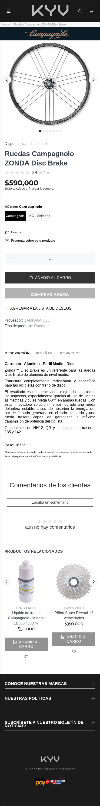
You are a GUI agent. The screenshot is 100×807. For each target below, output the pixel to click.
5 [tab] (53, 131)
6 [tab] (56, 131)
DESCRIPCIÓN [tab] (17, 353)
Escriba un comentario (50, 502)
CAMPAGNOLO (37, 320)
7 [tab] (60, 131)
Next (93, 79)
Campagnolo (15, 216)
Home (6, 24)
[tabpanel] (50, 77)
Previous (6, 79)
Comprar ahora (50, 294)
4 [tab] (50, 131)
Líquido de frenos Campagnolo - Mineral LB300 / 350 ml (26, 618)
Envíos (16, 232)
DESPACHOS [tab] (69, 353)
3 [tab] (47, 131)
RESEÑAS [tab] (44, 353)
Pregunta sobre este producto (33, 240)
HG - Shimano (39, 216)
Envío (9, 188)
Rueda (39, 326)
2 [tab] (43, 131)
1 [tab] (40, 131)
